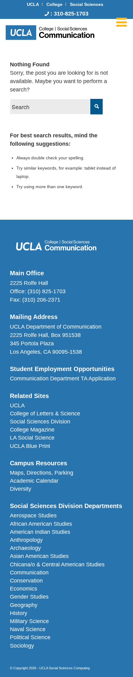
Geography (23, 605)
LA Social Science (32, 438)
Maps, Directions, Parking (41, 473)
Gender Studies (29, 597)
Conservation (26, 580)
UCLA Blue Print (30, 446)
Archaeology (25, 548)
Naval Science (27, 629)
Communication (29, 572)
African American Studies (41, 524)
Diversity (20, 489)
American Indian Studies (40, 532)
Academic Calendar (34, 481)
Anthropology (26, 540)
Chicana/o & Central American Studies (57, 564)
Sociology (22, 646)
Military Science (29, 621)
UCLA (17, 405)
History (18, 613)
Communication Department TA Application (63, 378)
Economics (23, 589)
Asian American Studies (39, 556)
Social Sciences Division (40, 421)
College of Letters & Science (45, 413)
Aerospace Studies (33, 515)
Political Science (30, 637)
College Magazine (32, 430)
